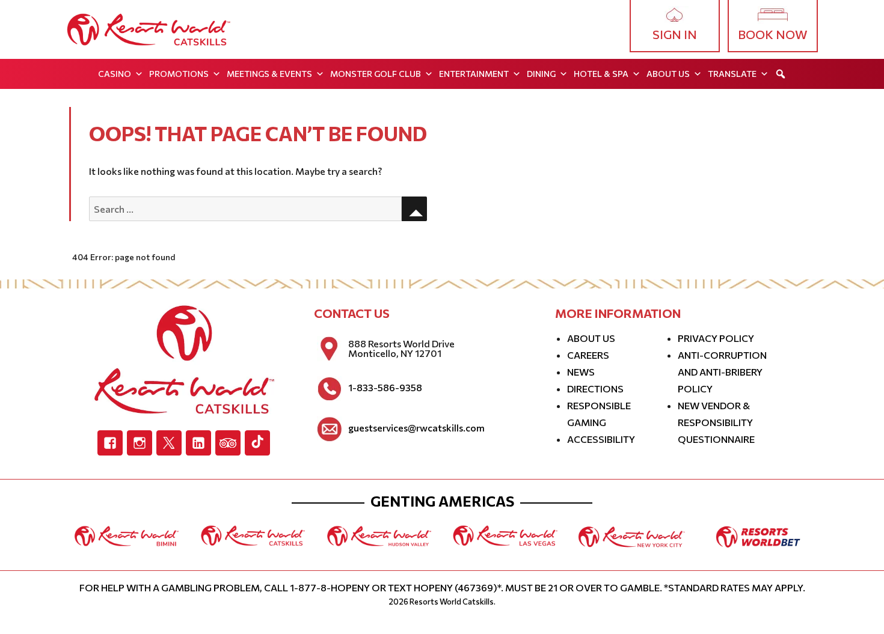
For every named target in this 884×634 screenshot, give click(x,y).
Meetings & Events (269, 74)
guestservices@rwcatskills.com (416, 428)
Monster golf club (375, 74)
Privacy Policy (716, 338)
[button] (781, 74)
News (581, 371)
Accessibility (601, 439)
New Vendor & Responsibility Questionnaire (716, 422)
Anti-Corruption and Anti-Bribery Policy (722, 371)
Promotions (179, 74)
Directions (595, 388)
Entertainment (474, 74)
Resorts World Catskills (452, 601)
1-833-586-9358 (385, 387)
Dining (541, 74)
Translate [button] (732, 74)
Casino (114, 74)
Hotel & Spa (601, 74)
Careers (588, 355)
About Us (668, 74)
